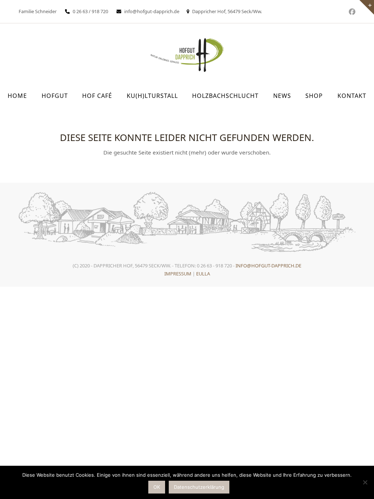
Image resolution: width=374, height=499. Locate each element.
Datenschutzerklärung (199, 487)
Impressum (177, 273)
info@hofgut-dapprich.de (151, 11)
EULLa (203, 273)
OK (156, 487)
